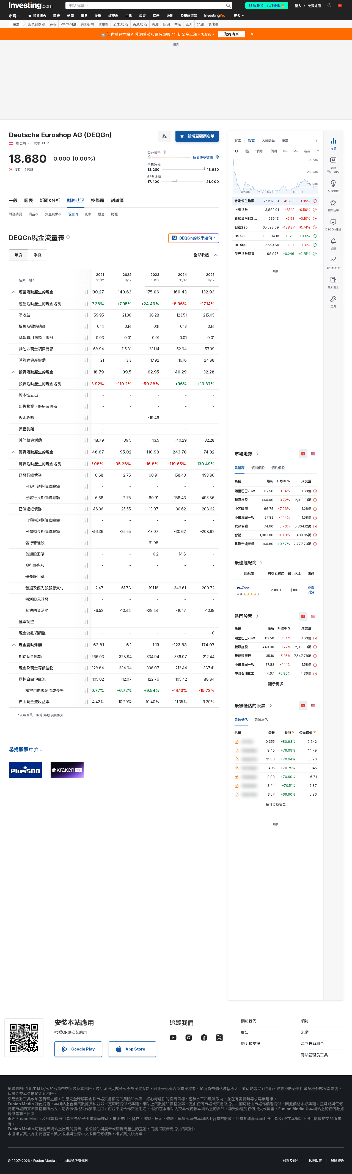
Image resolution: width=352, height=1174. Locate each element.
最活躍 (239, 388)
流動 (305, 952)
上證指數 (241, 130)
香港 (53, 24)
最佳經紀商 (246, 483)
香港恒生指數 (244, 121)
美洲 (155, 24)
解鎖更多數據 (203, 78)
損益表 (33, 135)
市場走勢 (243, 374)
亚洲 (189, 24)
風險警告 (337, 1081)
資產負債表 (53, 135)
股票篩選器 (188, 15)
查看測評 (311, 510)
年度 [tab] (18, 175)
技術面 (97, 121)
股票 (16, 24)
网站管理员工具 (314, 975)
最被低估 (241, 640)
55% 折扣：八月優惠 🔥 (267, 5)
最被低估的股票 (250, 626)
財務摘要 (15, 135)
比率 (88, 135)
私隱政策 (315, 1081)
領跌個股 (278, 388)
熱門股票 (243, 537)
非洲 (200, 24)
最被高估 (261, 640)
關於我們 (248, 941)
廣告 (245, 952)
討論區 (117, 121)
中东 (177, 24)
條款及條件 (291, 1081)
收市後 (103, 24)
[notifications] (329, 5)
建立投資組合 (312, 964)
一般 (13, 121)
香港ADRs (140, 24)
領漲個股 (258, 388)
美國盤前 (87, 24)
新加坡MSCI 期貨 (247, 139)
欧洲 (166, 24)
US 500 (240, 165)
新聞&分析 (50, 121)
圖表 (28, 121)
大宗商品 (268, 61)
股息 (101, 135)
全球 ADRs (120, 24)
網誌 (305, 941)
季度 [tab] (38, 175)
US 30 (239, 157)
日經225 (241, 148)
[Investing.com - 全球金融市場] (30, 5)
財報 (114, 135)
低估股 (213, 24)
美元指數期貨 (244, 174)
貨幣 (238, 61)
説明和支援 (250, 964)
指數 (251, 61)
